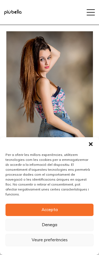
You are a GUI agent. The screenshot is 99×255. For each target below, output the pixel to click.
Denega (49, 224)
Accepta (50, 209)
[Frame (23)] (12, 12)
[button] (91, 144)
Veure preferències (50, 239)
